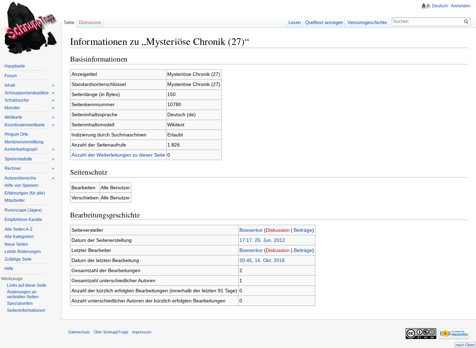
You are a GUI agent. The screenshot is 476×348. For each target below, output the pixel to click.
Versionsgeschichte (367, 22)
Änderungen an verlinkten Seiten (23, 294)
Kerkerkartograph (29, 149)
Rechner (29, 168)
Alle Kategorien (19, 236)
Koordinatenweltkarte (29, 124)
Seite (69, 22)
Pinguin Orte (16, 134)
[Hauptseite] (31, 28)
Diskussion (278, 230)
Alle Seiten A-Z (18, 229)
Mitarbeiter (15, 200)
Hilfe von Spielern (21, 185)
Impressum (141, 332)
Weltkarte (29, 117)
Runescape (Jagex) (23, 210)
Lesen (295, 22)
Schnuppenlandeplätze (29, 92)
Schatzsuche (29, 100)
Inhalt (29, 85)
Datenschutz (79, 332)
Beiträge (303, 230)
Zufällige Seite (18, 259)
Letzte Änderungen (23, 251)
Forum (11, 75)
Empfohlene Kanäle (23, 219)
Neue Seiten (16, 244)
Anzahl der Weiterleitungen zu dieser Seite (118, 155)
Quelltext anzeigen (324, 22)
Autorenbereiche (29, 178)
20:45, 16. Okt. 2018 (262, 260)
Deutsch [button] (440, 5)
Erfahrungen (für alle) (25, 193)
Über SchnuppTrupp (111, 332)
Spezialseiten (20, 303)
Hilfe (9, 268)
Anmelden (460, 5)
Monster (29, 107)
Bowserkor (251, 230)
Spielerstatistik (29, 159)
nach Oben (465, 345)
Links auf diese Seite (26, 285)
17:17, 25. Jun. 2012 (262, 240)
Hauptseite (15, 66)
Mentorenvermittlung (24, 142)
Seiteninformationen (26, 310)
